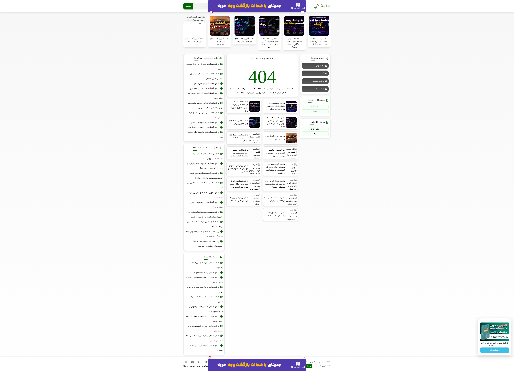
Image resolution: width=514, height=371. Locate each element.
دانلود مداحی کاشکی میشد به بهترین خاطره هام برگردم (206, 309)
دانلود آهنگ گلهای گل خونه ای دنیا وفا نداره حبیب (205, 96)
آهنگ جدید (319, 65)
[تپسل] (209, 357)
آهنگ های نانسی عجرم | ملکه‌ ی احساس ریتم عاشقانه (205, 224)
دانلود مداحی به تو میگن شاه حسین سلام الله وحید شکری (204, 338)
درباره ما (315, 111)
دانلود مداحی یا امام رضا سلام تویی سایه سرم (205, 290)
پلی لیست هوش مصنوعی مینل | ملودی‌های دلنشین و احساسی (208, 244)
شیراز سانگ (322, 6)
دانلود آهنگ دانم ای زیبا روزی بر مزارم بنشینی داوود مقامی (206, 76)
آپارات (192, 366)
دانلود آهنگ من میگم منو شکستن (205, 122)
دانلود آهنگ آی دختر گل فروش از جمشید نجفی (204, 67)
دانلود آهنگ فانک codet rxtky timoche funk (205, 135)
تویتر (198, 366)
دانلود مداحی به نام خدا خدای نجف (205, 272)
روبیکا (185, 366)
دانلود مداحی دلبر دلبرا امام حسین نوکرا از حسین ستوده (204, 280)
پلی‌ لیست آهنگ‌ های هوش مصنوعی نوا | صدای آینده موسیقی (204, 234)
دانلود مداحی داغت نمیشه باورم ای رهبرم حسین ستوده (204, 319)
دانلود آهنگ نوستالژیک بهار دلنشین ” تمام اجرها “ (206, 205)
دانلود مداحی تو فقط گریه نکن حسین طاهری (206, 348)
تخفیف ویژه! (495, 350)
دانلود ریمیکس (318, 81)
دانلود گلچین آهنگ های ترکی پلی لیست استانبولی (205, 195)
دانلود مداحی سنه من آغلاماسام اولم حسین (206, 299)
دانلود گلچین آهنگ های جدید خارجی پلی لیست (205, 185)
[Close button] (304, 357)
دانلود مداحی (319, 89)
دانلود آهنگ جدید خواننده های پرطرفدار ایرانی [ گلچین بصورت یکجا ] (205, 166)
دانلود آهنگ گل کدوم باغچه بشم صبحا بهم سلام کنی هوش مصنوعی (205, 105)
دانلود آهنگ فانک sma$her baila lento (203, 127)
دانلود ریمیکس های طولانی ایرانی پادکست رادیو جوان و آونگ (207, 156)
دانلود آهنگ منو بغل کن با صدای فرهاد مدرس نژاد (205, 115)
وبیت (309, 366)
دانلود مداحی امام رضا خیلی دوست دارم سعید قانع (205, 328)
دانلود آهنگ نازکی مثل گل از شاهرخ (204, 88)
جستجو (188, 6)
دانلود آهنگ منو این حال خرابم (206, 83)
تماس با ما (315, 107)
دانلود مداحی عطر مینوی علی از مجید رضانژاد (206, 265)
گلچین (321, 73)
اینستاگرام (206, 366)
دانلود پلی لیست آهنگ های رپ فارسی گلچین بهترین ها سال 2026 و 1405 (206, 176)
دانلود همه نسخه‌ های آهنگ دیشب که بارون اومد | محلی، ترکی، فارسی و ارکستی (205, 215)
